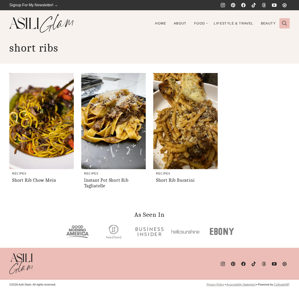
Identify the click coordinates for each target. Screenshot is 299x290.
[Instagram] (223, 5)
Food (199, 23)
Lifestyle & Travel (233, 23)
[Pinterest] (233, 5)
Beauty (268, 23)
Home (160, 23)
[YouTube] (274, 5)
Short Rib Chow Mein (34, 180)
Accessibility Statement (241, 284)
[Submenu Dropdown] (207, 23)
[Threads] (264, 5)
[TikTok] (254, 5)
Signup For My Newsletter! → (33, 5)
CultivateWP (281, 284)
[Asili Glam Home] (41, 23)
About (180, 23)
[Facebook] (243, 5)
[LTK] (284, 5)
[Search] (284, 23)
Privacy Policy (215, 284)
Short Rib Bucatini (175, 180)
